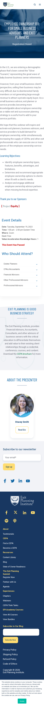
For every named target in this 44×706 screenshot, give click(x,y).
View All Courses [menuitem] (10, 614)
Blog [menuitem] (5, 562)
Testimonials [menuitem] (8, 534)
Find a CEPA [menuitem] (8, 543)
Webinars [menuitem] (7, 600)
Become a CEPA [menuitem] (10, 548)
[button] (34, 4)
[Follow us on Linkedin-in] (24, 512)
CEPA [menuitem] (5, 538)
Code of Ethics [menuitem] (10, 663)
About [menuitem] (5, 529)
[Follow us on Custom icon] (6, 520)
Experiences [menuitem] (8, 591)
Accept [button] (22, 701)
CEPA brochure (24, 354)
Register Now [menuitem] (9, 577)
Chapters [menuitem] (7, 596)
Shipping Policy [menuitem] (10, 654)
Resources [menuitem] (8, 552)
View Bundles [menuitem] (9, 619)
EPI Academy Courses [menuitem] (13, 610)
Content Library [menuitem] (9, 557)
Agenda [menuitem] (6, 586)
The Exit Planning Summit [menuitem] (11, 572)
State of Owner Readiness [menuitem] (14, 567)
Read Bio (22, 429)
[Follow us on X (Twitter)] (15, 512)
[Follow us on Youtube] (32, 512)
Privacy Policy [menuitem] (9, 649)
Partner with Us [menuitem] (9, 582)
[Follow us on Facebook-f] (6, 512)
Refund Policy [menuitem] (9, 659)
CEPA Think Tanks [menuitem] (10, 605)
